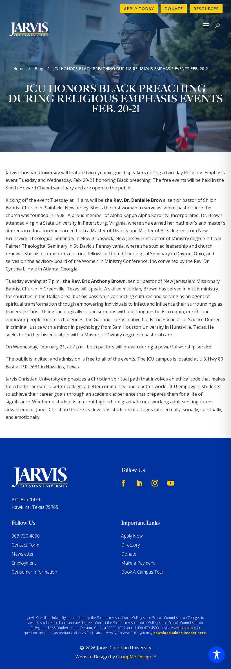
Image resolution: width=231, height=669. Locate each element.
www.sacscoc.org (183, 627)
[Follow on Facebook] (123, 483)
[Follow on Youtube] (170, 483)
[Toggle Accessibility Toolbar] (216, 654)
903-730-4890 (26, 536)
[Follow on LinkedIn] (139, 483)
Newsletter (23, 554)
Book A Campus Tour (142, 572)
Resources (206, 8)
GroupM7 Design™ (136, 657)
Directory (130, 545)
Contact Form (25, 545)
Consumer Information (34, 572)
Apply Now (132, 536)
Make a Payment (138, 563)
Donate (174, 8)
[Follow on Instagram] (155, 483)
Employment (24, 563)
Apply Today (139, 8)
